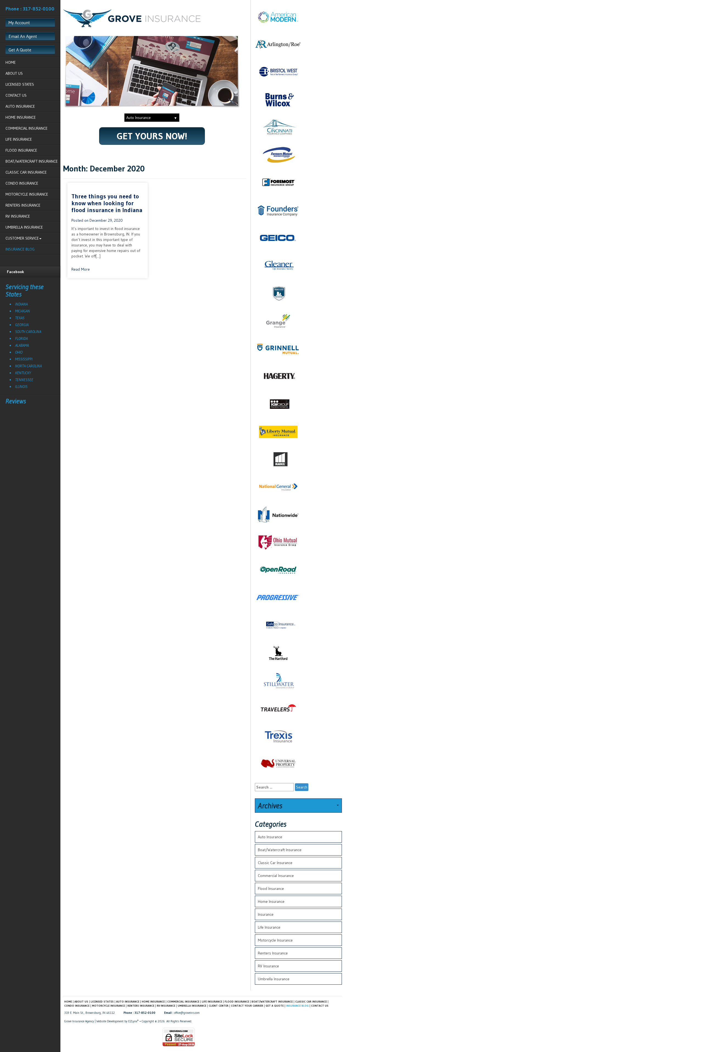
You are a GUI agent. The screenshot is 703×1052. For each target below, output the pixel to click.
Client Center (218, 1005)
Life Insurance (18, 139)
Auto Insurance (20, 106)
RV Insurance (17, 216)
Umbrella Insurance (24, 227)
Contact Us (16, 95)
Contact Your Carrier (247, 1005)
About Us (14, 73)
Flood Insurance (21, 150)
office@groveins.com (187, 1013)
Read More (80, 269)
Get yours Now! (152, 136)
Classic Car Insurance (26, 172)
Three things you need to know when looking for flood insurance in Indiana (106, 203)
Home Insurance (20, 117)
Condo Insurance (21, 183)
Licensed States (19, 84)
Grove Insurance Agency (79, 1021)
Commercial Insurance (26, 128)
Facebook (15, 271)
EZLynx (132, 1021)
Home (10, 62)
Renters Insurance (22, 205)
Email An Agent (23, 36)
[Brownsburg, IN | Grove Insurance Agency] (131, 18)
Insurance (266, 914)
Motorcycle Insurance (26, 194)
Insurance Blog (20, 249)
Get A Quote (20, 49)
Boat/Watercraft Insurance (31, 161)
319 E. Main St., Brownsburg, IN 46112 (89, 1013)
